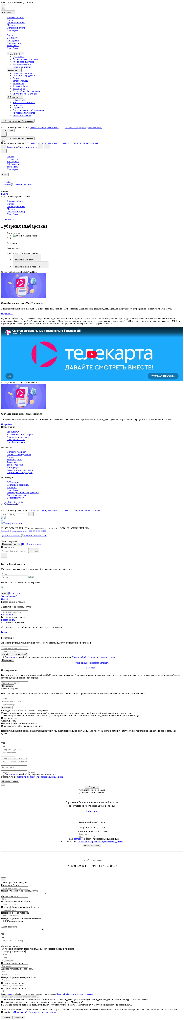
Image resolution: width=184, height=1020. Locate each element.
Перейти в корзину (31, 544)
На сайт (5, 599)
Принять (6, 1017)
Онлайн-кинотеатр (16, 28)
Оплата (10, 20)
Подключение (14, 54)
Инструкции (19, 88)
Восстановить (8, 614)
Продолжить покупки (11, 544)
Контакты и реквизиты (24, 102)
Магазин (11, 25)
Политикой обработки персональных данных (94, 657)
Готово (4, 632)
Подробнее (7, 313)
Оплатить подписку (22, 73)
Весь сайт (7, 12)
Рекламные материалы (24, 113)
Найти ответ (92, 811)
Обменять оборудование (25, 75)
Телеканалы (13, 45)
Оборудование (14, 43)
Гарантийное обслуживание (26, 91)
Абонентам (13, 70)
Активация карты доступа (25, 59)
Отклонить (19, 1017)
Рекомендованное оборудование (28, 110)
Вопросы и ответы (22, 115)
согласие (13, 657)
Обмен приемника (16, 22)
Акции (16, 78)
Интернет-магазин (22, 64)
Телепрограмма (20, 81)
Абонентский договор (23, 62)
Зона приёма (13, 40)
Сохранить (7, 708)
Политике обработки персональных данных (35, 1012)
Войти (8, 182)
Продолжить (7, 660)
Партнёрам (12, 30)
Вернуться (93, 787)
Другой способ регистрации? (14, 654)
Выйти (4, 194)
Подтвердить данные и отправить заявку (20, 997)
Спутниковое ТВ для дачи (25, 94)
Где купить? (18, 56)
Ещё (4, 174)
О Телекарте (14, 97)
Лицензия (17, 105)
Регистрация (15, 593)
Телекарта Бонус (21, 86)
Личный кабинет (15, 17)
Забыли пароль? (9, 596)
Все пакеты (12, 38)
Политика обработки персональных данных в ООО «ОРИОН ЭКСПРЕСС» (24, 531)
